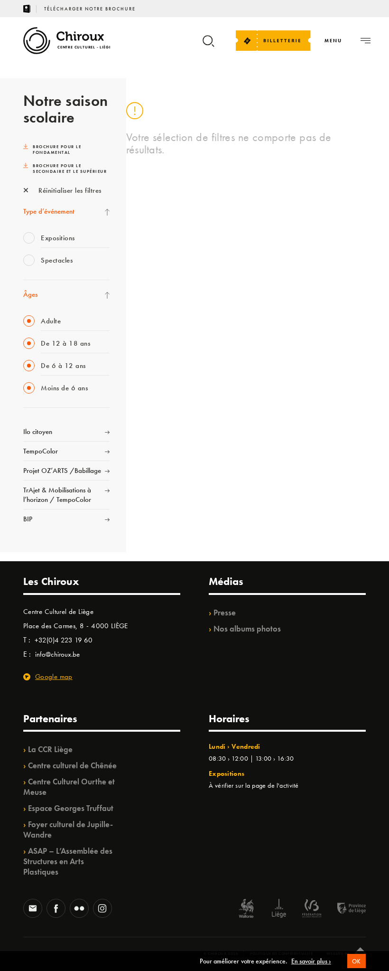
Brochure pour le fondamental (57, 149)
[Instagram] (102, 909)
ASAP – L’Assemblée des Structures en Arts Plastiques (67, 861)
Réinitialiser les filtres (69, 190)
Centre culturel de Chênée (72, 765)
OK (356, 961)
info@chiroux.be (57, 654)
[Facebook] (55, 909)
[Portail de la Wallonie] (246, 909)
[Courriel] (32, 909)
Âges (30, 294)
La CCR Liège (50, 749)
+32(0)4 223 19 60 (64, 640)
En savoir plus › (311, 961)
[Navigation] (365, 40)
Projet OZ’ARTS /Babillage (62, 470)
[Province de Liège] (344, 909)
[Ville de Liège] (279, 909)
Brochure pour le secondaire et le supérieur (70, 168)
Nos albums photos (247, 628)
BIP (27, 519)
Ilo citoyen (37, 431)
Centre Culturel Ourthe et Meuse (69, 786)
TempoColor (40, 451)
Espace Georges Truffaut (70, 808)
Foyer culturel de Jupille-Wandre (68, 829)
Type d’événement (48, 211)
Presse (224, 612)
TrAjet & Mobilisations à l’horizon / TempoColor (57, 494)
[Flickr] (79, 909)
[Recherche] (208, 45)
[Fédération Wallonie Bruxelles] (311, 909)
